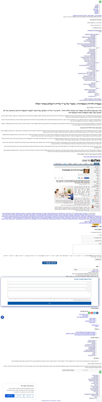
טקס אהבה (92, 54)
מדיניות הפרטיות (91, 355)
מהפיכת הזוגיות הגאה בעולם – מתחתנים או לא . (90, 100)
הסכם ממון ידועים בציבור (52, 214)
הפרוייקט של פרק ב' (90, 64)
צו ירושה (96, 384)
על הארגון (93, 82)
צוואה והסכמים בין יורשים (89, 41)
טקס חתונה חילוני (94, 386)
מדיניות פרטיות (92, 96)
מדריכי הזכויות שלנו (83, 314)
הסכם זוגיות (28, 213)
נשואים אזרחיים (44, 218)
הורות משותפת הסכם (53, 213)
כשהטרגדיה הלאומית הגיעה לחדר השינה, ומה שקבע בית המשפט (80, 333)
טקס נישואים (5, 216)
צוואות (10, 218)
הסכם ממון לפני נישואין (41, 214)
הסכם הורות (44, 213)
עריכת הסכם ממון (19, 218)
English (96, 6)
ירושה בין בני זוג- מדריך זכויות (88, 77)
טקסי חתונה (74, 217)
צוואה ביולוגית (92, 319)
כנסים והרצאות (91, 347)
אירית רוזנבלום (92, 85)
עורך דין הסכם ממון (36, 218)
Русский (96, 10)
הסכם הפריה (92, 42)
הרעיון (97, 88)
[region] (19, 391)
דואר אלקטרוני (98, 237)
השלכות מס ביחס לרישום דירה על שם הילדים (85, 334)
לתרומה (96, 93)
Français (96, 13)
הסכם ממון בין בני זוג (63, 214)
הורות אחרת (68, 213)
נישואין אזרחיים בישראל (84, 218)
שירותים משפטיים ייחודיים (89, 84)
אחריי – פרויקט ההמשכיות (89, 76)
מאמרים (85, 213)
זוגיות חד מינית (8, 214)
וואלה (13, 214)
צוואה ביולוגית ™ (91, 74)
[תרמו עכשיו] (49, 264)
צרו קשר (96, 95)
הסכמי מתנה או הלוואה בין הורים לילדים (86, 43)
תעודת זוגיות (98, 220)
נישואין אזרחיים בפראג (73, 218)
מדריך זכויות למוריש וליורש (89, 78)
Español (96, 11)
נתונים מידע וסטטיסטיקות (89, 351)
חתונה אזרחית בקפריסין (63, 216)
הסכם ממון (93, 35)
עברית (97, 4)
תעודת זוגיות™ (92, 49)
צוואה (13, 218)
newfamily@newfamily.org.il (94, 30)
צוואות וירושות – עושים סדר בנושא (93, 98)
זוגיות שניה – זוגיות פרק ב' (89, 60)
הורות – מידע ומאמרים (90, 321)
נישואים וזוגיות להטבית (93, 379)
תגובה (100, 243)
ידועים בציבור (92, 50)
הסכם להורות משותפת (90, 214)
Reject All (19, 395)
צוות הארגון (92, 86)
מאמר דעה (62, 217)
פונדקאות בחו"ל (94, 390)
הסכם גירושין (95, 387)
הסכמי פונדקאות (19, 214)
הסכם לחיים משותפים (79, 214)
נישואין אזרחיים (93, 218)
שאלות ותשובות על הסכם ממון (91, 394)
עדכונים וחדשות (91, 340)
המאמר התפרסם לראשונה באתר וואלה (92, 156)
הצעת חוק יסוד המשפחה (89, 89)
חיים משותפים (91, 216)
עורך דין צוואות (27, 218)
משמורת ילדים (43, 217)
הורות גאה (96, 391)
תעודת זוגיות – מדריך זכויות (89, 58)
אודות (97, 81)
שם (100, 235)
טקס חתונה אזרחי (33, 216)
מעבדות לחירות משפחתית (53, 217)
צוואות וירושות (4, 218)
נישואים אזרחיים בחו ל (17, 217)
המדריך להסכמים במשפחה (89, 46)
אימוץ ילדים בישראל (93, 380)
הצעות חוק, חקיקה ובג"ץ (89, 346)
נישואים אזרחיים (91, 51)
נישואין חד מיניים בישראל (55, 218)
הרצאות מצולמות (91, 92)
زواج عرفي (95, 9)
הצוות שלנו (95, 382)
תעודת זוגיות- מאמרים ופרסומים (88, 57)
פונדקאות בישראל (94, 388)
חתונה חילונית (40, 216)
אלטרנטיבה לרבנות (91, 53)
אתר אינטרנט (98, 240)
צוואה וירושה (95, 70)
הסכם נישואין (32, 214)
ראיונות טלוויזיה (91, 91)
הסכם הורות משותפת (36, 213)
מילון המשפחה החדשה (90, 350)
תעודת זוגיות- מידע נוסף (90, 61)
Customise (28, 395)
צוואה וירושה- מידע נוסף (89, 80)
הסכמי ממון (26, 214)
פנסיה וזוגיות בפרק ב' (90, 68)
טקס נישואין (98, 217)
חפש (97, 266)
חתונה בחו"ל (55, 216)
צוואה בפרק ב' (92, 66)
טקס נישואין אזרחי (91, 217)
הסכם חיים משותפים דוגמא (8, 213)
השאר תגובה (92, 220)
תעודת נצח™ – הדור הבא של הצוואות (86, 73)
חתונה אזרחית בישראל (75, 216)
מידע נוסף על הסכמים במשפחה (88, 45)
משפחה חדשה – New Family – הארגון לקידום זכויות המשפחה (87, 15)
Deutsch (96, 7)
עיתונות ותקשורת (78, 213)
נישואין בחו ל (64, 218)
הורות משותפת (61, 213)
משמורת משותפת (35, 217)
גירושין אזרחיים (94, 383)
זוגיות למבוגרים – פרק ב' (93, 62)
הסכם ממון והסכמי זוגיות (82, 317)
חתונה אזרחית (83, 216)
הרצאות (96, 326)
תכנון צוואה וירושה (91, 72)
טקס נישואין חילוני (82, 217)
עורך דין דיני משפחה (93, 398)
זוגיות (97, 47)
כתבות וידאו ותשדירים (90, 344)
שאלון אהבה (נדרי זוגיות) (89, 55)
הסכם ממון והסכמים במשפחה (91, 34)
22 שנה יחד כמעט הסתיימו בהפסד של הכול (85, 332)
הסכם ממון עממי (91, 38)
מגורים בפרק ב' (92, 69)
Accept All (9, 395)
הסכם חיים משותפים (90, 39)
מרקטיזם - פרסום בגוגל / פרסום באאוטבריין (51, 400)
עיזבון (97, 392)
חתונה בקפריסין (47, 216)
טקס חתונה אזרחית (23, 216)
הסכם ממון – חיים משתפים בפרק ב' (87, 65)
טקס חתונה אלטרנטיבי (13, 216)
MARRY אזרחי (91, 348)
